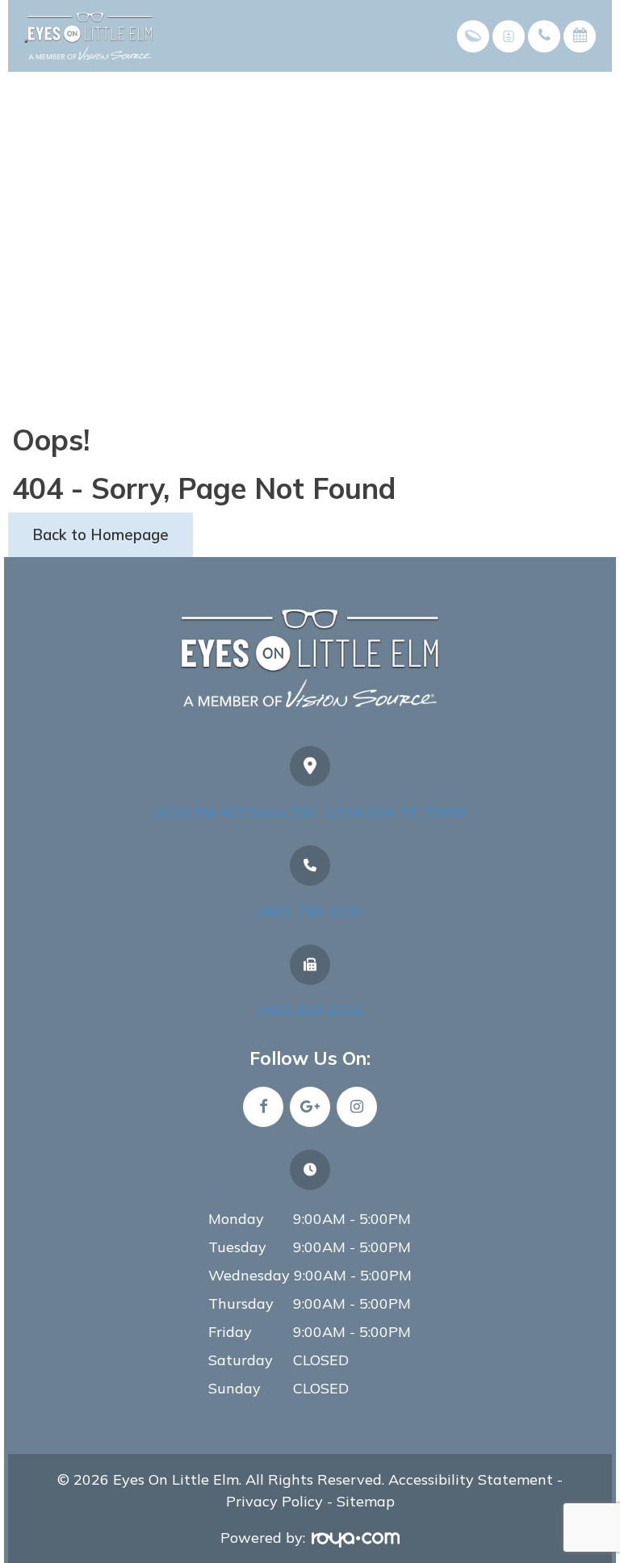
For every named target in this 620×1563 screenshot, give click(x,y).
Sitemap (366, 1501)
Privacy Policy (274, 1501)
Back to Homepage (100, 534)
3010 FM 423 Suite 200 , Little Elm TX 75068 (310, 811)
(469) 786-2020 (310, 911)
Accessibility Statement (468, 1479)
